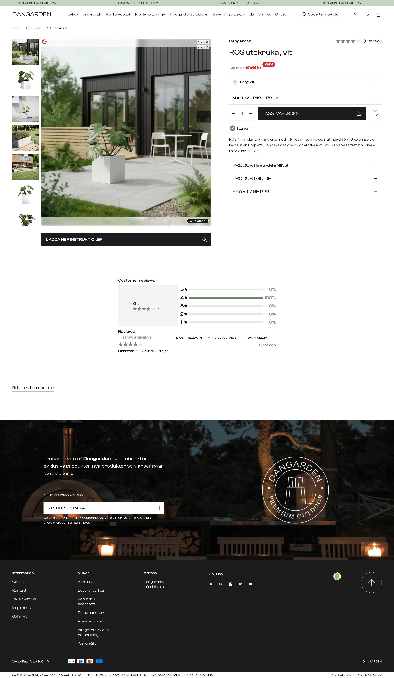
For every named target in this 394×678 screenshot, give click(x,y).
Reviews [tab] (127, 331)
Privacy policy (90, 621)
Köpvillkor (86, 582)
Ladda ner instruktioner (74, 239)
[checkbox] (261, 338)
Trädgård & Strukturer (189, 14)
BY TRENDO (373, 674)
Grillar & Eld (92, 14)
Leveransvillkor (91, 590)
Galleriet (19, 616)
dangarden (31, 14)
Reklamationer (91, 613)
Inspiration (21, 608)
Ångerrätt (87, 643)
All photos (196, 221)
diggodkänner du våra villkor (99, 518)
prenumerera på (67, 508)
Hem (16, 28)
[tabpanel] (197, 346)
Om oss (264, 14)
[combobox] (324, 14)
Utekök (72, 14)
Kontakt (19, 590)
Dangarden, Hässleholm (154, 584)
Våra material (24, 599)
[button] (207, 130)
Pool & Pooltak (118, 14)
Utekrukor (32, 28)
